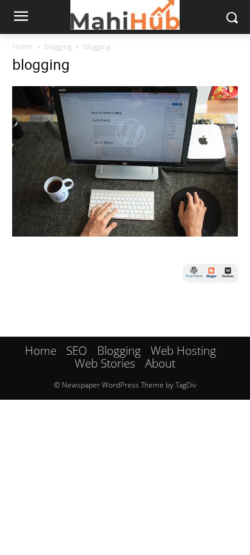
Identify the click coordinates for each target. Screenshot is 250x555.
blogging (58, 46)
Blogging (119, 350)
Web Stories (105, 363)
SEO (76, 350)
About (160, 363)
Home (22, 46)
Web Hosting (183, 350)
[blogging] (125, 232)
